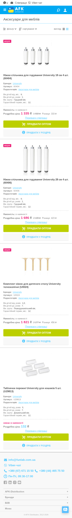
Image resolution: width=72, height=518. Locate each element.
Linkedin (10, 482)
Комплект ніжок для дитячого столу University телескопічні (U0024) (32, 285)
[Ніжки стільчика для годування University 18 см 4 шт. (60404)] (36, 55)
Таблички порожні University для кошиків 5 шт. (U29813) (32, 390)
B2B (7, 503)
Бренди (9, 497)
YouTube (19, 482)
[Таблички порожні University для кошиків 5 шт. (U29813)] (36, 368)
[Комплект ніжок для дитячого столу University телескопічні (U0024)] (36, 264)
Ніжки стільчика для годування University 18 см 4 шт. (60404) (35, 77)
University (17, 83)
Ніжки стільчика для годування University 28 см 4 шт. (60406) (35, 181)
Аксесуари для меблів (28, 89)
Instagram (14, 482)
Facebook (5, 482)
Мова (8, 508)
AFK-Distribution (14, 491)
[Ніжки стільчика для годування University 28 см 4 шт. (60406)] (36, 160)
